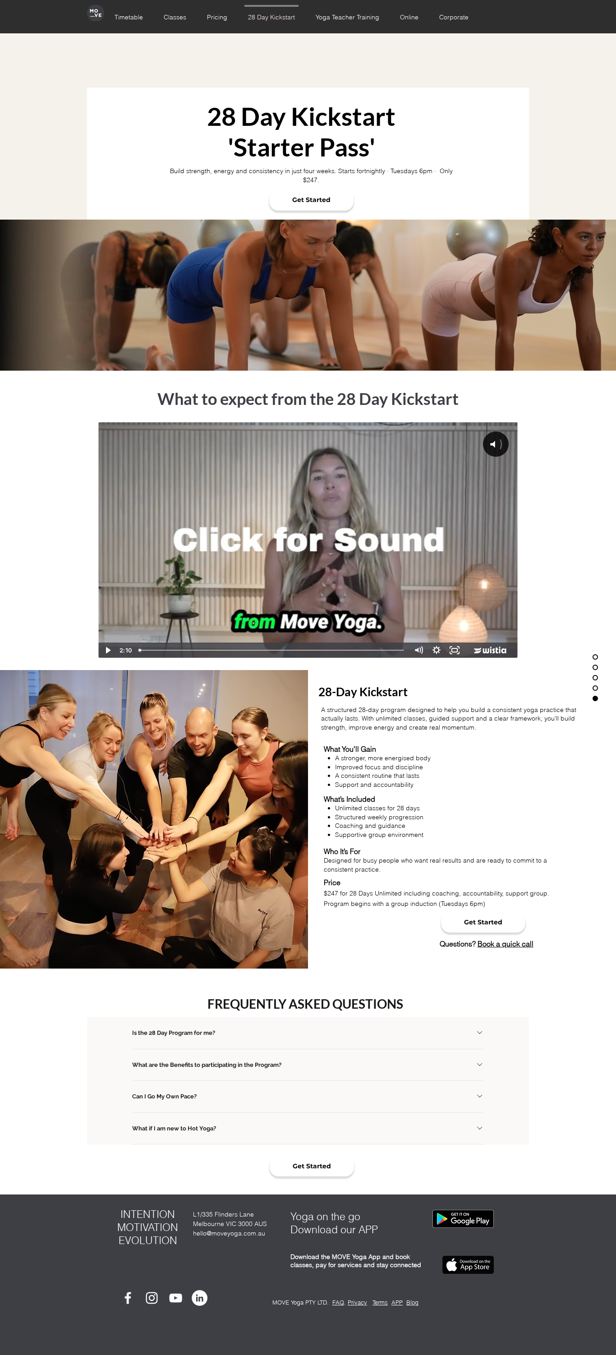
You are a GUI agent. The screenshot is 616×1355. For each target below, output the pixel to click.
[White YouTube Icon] (176, 1298)
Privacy (357, 1302)
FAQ (338, 1302)
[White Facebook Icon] (128, 1298)
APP (397, 1302)
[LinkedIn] (199, 1298)
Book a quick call (505, 943)
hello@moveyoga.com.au (229, 1233)
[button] (409, 13)
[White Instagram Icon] (152, 1298)
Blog (412, 1302)
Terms (380, 1302)
